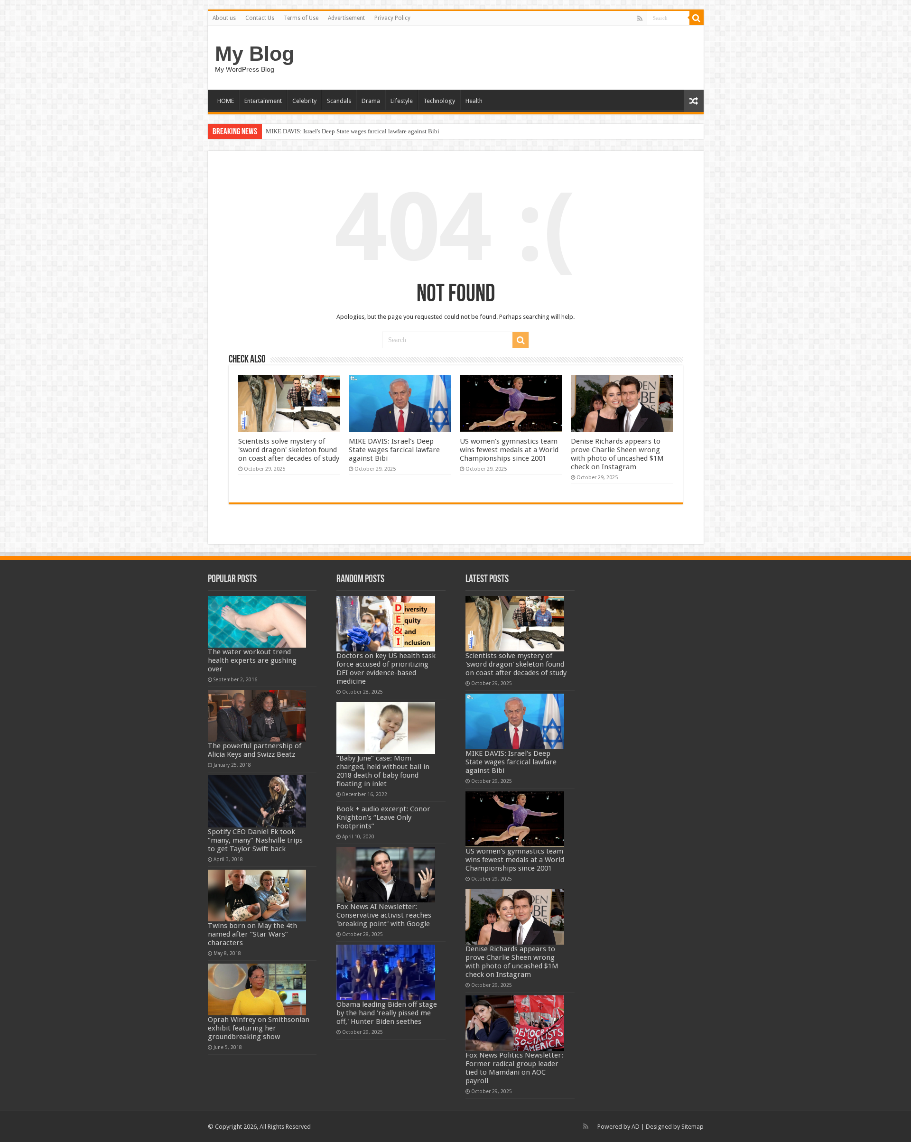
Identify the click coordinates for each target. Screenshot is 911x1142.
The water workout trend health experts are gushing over (252, 660)
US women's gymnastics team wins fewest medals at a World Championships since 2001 (509, 450)
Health (474, 100)
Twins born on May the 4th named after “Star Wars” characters (252, 934)
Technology (439, 100)
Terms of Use (301, 18)
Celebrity (304, 100)
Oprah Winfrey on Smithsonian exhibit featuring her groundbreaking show (258, 1028)
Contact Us (259, 18)
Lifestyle (401, 100)
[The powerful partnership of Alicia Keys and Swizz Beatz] (257, 716)
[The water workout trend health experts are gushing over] (257, 622)
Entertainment (263, 100)
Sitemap (692, 1126)
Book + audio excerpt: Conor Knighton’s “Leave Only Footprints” (383, 817)
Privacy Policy (392, 18)
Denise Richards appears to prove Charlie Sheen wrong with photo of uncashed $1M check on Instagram (617, 454)
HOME (225, 100)
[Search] (696, 18)
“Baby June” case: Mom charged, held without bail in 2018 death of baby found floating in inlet (382, 771)
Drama (371, 100)
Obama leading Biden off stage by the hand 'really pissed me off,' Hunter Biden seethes (386, 1013)
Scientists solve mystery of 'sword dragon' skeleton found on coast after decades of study (288, 450)
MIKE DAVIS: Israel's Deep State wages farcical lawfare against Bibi (352, 131)
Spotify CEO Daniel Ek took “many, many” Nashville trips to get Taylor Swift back (255, 840)
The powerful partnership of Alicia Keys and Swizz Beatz (254, 750)
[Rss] (639, 18)
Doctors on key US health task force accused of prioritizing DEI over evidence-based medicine (386, 668)
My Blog (254, 53)
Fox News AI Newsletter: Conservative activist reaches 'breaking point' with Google (383, 915)
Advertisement (346, 18)
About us (224, 18)
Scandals (339, 100)
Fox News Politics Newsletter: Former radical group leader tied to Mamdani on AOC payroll (514, 1068)
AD (636, 1126)
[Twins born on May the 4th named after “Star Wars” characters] (257, 895)
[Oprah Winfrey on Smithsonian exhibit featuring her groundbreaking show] (257, 989)
